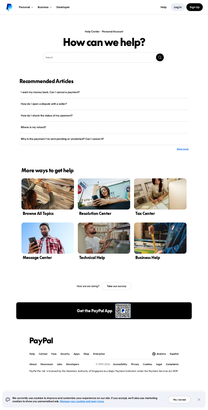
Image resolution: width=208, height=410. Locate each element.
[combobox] (104, 57)
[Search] (160, 57)
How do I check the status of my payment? (46, 115)
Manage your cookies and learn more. (82, 401)
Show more (182, 149)
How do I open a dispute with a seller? (44, 103)
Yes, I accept (179, 399)
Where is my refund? (33, 127)
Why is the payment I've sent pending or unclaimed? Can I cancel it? (62, 138)
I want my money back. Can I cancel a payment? (50, 92)
